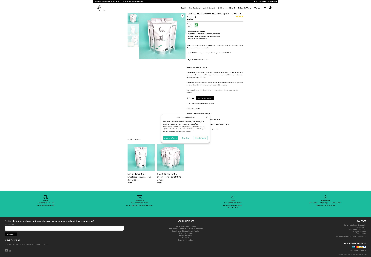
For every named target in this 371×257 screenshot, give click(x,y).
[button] (207, 117)
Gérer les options (200, 138)
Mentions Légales (185, 233)
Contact (185, 238)
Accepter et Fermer (170, 138)
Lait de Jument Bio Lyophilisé (204, 103)
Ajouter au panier (204, 98)
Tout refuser (185, 138)
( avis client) (191, 17)
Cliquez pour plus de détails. (325, 205)
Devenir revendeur (186, 240)
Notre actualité (186, 236)
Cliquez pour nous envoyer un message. (139, 205)
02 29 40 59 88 (261, 1)
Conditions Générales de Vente (185, 231)
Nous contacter (272, 1)
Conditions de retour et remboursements (186, 229)
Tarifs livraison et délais (185, 226)
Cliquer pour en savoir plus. (46, 205)
